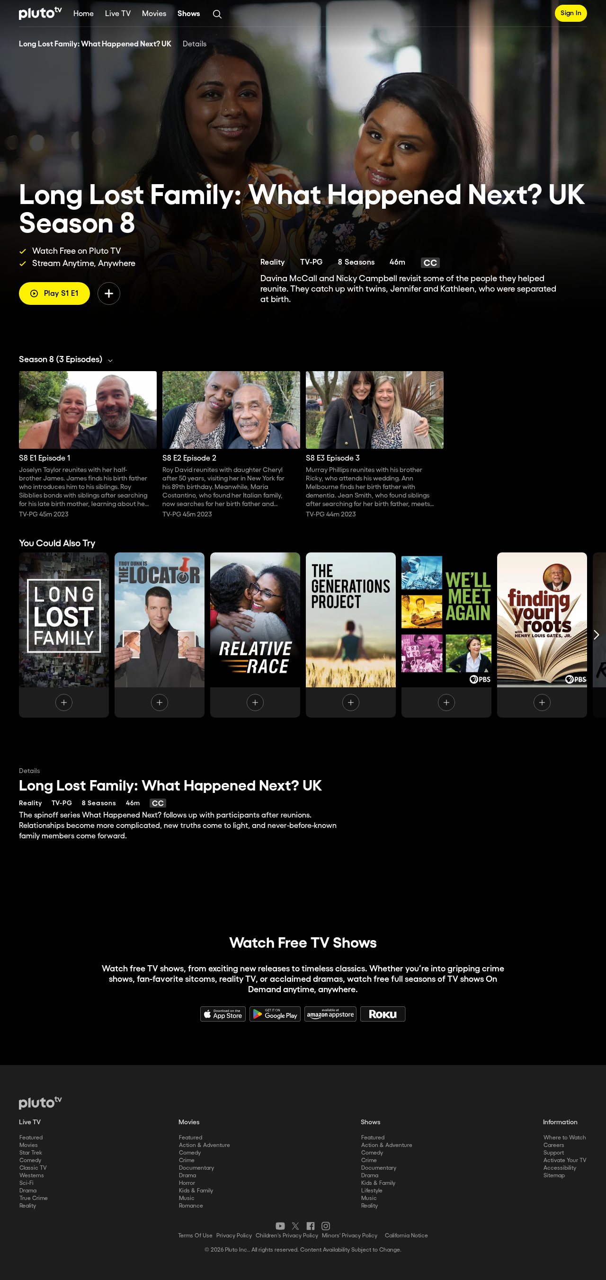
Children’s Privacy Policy (287, 1236)
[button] (68, 359)
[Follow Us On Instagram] (325, 1226)
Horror (187, 1183)
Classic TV (33, 1168)
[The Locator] (160, 635)
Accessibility (560, 1168)
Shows (189, 14)
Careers (554, 1145)
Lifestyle (372, 1191)
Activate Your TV (565, 1160)
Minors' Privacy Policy (349, 1236)
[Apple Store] (223, 1014)
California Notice (406, 1236)
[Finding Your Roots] (542, 635)
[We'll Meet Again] (446, 635)
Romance (191, 1206)
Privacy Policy (234, 1236)
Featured (31, 1138)
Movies (154, 14)
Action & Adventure (204, 1145)
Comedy (30, 1160)
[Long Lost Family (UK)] (64, 635)
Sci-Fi (26, 1183)
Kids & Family (196, 1191)
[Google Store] (275, 1014)
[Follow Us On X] (295, 1226)
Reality (27, 1206)
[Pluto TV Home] (40, 13)
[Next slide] (596, 635)
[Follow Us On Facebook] (310, 1226)
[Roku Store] (383, 1014)
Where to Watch (565, 1138)
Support (554, 1153)
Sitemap (554, 1176)
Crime (187, 1160)
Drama (27, 1191)
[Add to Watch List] (109, 293)
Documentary (196, 1168)
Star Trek (30, 1153)
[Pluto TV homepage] (40, 1103)
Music (187, 1198)
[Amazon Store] (330, 1014)
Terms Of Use (195, 1236)
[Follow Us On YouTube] (280, 1226)
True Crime (33, 1198)
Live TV (118, 14)
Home (83, 14)
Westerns (31, 1176)
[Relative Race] (255, 635)
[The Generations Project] (351, 635)
